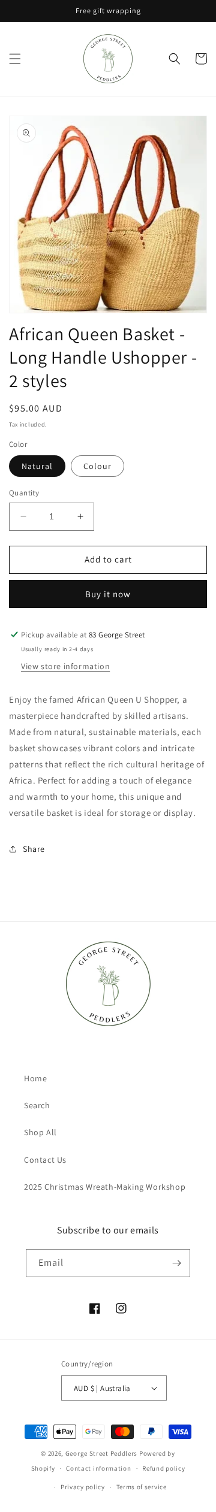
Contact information (98, 1468)
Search (37, 1105)
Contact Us (45, 1159)
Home (35, 1078)
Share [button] (34, 848)
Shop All (40, 1132)
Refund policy (163, 1468)
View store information (65, 666)
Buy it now (108, 594)
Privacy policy (83, 1487)
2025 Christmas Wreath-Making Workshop (104, 1186)
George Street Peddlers (101, 1453)
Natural (37, 466)
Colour (97, 466)
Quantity (24, 493)
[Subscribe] (176, 1263)
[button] (15, 59)
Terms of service (141, 1487)
